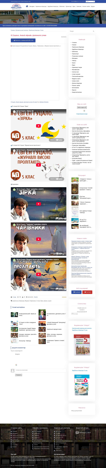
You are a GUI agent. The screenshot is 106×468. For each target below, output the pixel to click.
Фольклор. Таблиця (25, 341)
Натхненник (59, 439)
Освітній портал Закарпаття (41, 446)
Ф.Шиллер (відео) (77, 158)
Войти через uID (82, 107)
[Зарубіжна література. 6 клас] (81, 385)
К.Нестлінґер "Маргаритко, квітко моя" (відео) (81, 155)
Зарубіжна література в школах (64, 441)
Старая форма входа (81, 114)
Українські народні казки (54, 329)
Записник (79, 6)
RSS (78, 1)
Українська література (41, 6)
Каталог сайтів (86, 6)
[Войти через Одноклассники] (16, 367)
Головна (12, 1)
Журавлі (27, 301)
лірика (45, 301)
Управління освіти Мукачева (41, 448)
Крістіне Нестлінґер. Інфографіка (81, 131)
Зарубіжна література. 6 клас (79, 370)
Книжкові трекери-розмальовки (81, 149)
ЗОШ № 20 (58, 450)
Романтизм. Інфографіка (78, 145)
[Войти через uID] (16, 356)
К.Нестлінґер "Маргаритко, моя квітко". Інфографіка (80, 128)
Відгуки (93, 6)
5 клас (41, 30)
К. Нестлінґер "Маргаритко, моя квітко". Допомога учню (80, 137)
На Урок (58, 433)
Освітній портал (38, 439)
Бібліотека (61, 6)
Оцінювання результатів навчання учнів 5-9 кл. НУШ (81, 152)
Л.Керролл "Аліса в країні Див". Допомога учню (85, 180)
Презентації (68, 6)
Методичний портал (61, 435)
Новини (14, 446)
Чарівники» (33, 301)
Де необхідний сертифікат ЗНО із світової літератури (85, 227)
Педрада (36, 435)
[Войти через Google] (16, 365)
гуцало (49, 301)
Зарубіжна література (53, 6)
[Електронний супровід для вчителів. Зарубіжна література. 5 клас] (81, 345)
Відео (74, 6)
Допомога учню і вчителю (19, 1)
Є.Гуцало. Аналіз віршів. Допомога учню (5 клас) (24, 102)
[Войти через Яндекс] (16, 363)
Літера (57, 444)
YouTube (88, 292)
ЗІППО (36, 444)
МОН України (37, 431)
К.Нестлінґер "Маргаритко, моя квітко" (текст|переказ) (80, 140)
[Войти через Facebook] (16, 361)
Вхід (29, 1)
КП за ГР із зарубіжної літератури (81, 147)
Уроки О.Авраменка (61, 443)
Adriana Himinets (44, 102)
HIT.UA (73, 313)
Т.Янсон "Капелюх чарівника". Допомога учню (85, 203)
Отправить (18, 375)
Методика (32, 6)
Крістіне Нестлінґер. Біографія (80, 143)
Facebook (77, 292)
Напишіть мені (85, 433)
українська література (18, 301)
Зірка (41, 301)
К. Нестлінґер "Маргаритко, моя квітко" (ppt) (80, 134)
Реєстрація (26, 1)
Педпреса (36, 437)
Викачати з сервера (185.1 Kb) (24, 40)
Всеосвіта (58, 431)
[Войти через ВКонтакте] (16, 358)
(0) (36, 297)
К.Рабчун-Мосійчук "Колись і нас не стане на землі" (81, 163)
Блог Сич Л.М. (59, 437)
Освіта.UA (37, 433)
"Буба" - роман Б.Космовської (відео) (82, 160)
